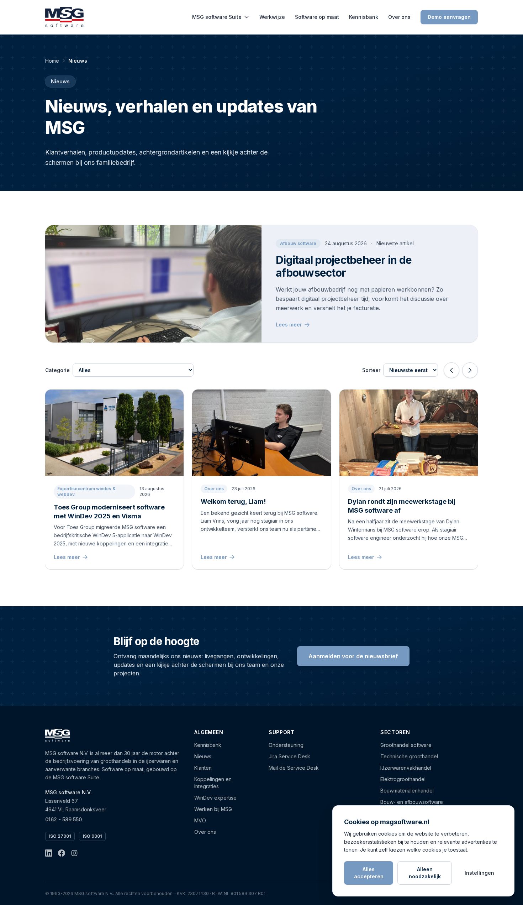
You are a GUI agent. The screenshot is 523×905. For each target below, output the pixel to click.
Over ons (399, 17)
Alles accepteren (369, 872)
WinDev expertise (215, 798)
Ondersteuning (286, 745)
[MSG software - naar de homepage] (64, 17)
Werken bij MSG (213, 809)
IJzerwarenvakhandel (405, 768)
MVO (200, 820)
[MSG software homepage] (57, 735)
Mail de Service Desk (294, 768)
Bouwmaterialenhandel (407, 791)
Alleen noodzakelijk (425, 872)
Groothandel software (406, 745)
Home (52, 61)
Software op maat (317, 17)
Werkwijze (272, 17)
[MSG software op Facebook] (61, 853)
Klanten (203, 768)
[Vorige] (451, 370)
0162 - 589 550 (63, 819)
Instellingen (479, 873)
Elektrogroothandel (403, 779)
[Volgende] (470, 370)
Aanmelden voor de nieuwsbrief (353, 656)
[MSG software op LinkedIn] (48, 853)
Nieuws (202, 756)
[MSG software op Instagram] (74, 853)
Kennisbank (363, 17)
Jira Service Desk (289, 756)
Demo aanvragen (449, 17)
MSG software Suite (217, 17)
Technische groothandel (409, 756)
